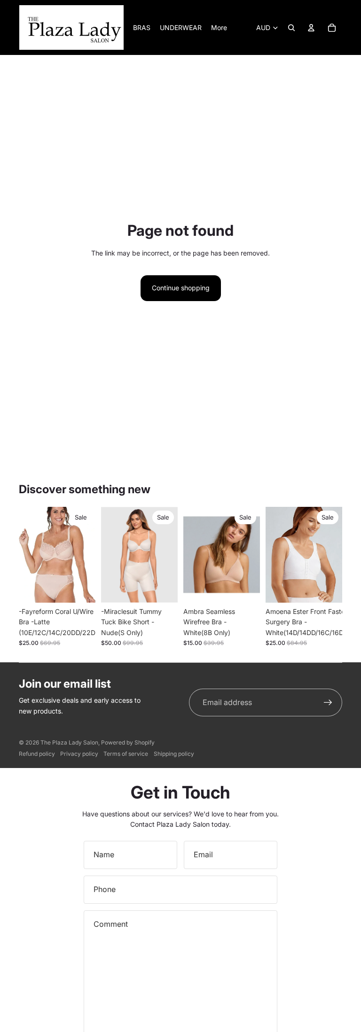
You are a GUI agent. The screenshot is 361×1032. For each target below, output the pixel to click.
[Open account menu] (311, 27)
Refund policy (37, 753)
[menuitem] (219, 28)
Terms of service (125, 753)
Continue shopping (181, 288)
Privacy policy (79, 753)
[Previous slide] (108, 554)
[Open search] (291, 27)
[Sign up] (328, 703)
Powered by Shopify (128, 742)
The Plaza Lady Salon (69, 742)
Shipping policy (174, 753)
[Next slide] (170, 554)
